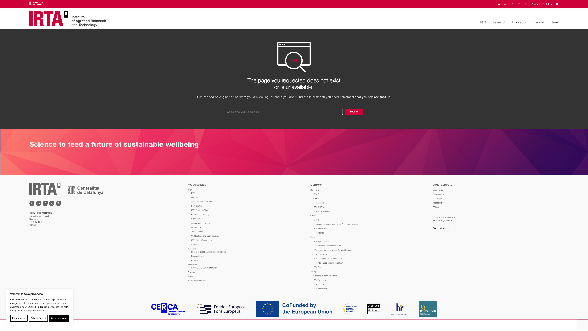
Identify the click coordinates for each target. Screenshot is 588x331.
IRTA (483, 22)
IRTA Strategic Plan (199, 210)
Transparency (197, 231)
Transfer (539, 22)
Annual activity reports (200, 223)
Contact (535, 4)
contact (380, 97)
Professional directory (200, 214)
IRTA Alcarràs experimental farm (327, 245)
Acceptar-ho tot (59, 318)
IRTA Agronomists (321, 241)
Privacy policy (438, 194)
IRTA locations (197, 206)
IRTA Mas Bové (320, 288)
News (554, 22)
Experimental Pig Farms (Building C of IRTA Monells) (335, 224)
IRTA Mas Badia (320, 228)
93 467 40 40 (36, 222)
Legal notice (438, 190)
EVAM (316, 220)
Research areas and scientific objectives (208, 252)
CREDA (316, 198)
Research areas (198, 256)
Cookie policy (438, 198)
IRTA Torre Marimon (321, 211)
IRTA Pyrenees (319, 267)
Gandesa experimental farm (325, 275)
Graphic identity (198, 227)
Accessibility (438, 203)
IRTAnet (436, 207)
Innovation (519, 22)
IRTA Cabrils (318, 203)
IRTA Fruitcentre (320, 254)
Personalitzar (19, 318)
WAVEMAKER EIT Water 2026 (204, 267)
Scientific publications (197, 280)
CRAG (316, 194)
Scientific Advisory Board (201, 201)
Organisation (196, 197)
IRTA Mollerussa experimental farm (328, 263)
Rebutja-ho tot (38, 318)
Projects (194, 260)
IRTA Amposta (319, 280)
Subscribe (439, 228)
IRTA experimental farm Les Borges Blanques (332, 250)
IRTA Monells (318, 233)
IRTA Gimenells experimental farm (327, 258)
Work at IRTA (197, 218)
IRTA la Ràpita (319, 284)
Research (499, 22)
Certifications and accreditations (205, 236)
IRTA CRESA (318, 207)
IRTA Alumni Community (201, 240)
